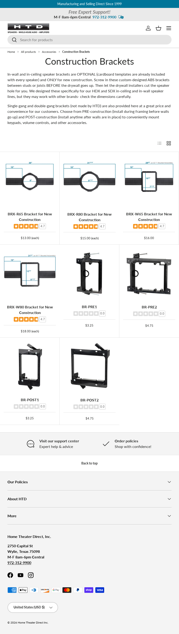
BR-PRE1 (89, 306)
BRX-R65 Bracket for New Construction (30, 217)
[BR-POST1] (30, 367)
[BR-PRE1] (89, 274)
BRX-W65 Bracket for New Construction (149, 217)
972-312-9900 (104, 17)
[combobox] (89, 39)
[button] (158, 28)
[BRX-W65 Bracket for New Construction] (149, 181)
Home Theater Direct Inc (33, 622)
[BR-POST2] (89, 367)
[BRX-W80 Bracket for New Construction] (30, 274)
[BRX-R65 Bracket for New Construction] (30, 181)
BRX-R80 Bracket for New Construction (89, 217)
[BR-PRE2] (149, 274)
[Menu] (169, 28)
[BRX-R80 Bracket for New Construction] (89, 182)
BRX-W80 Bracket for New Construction (30, 310)
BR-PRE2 (149, 307)
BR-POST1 (30, 399)
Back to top (89, 463)
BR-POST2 (89, 400)
